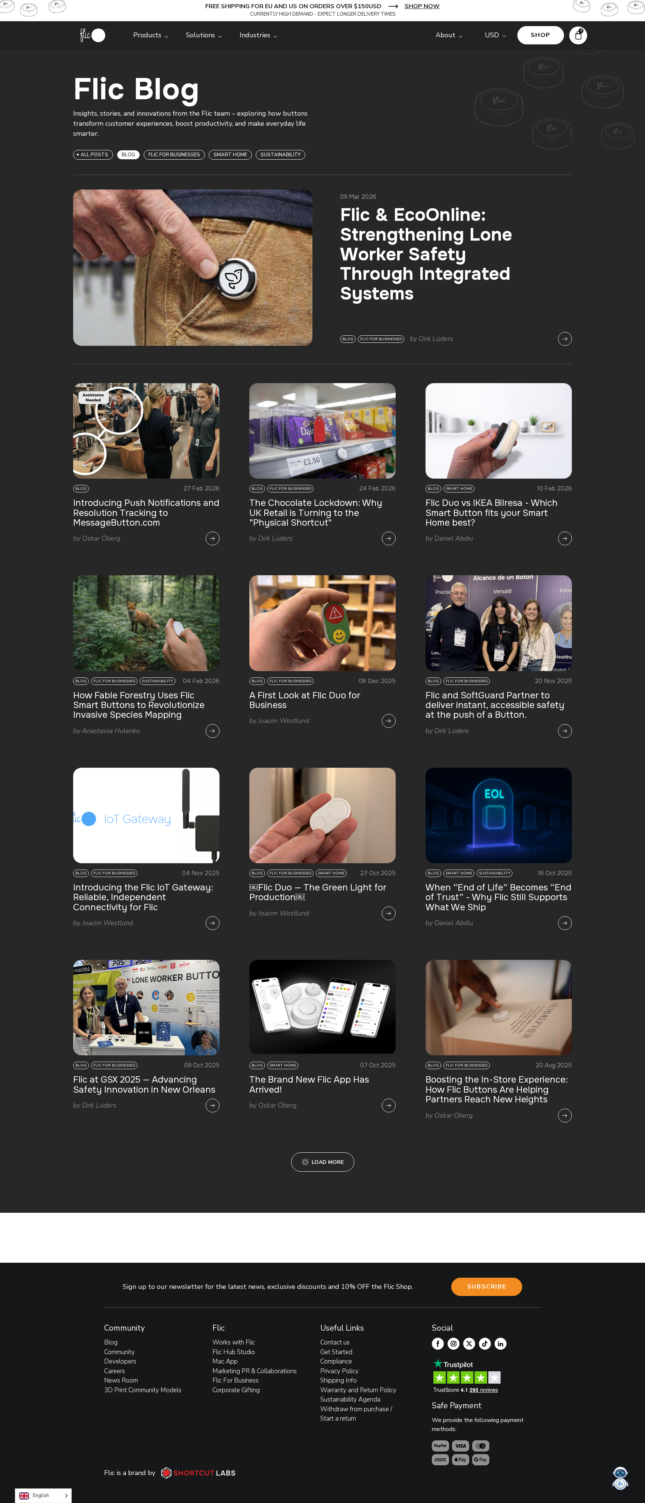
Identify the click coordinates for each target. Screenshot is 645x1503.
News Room (121, 1380)
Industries (255, 35)
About (445, 35)
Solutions (200, 35)
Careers (114, 1371)
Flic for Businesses (174, 154)
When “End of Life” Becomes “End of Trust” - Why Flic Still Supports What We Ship (498, 897)
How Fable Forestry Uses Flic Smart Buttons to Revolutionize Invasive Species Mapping (139, 705)
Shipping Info (338, 1380)
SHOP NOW (422, 6)
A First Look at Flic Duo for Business (304, 700)
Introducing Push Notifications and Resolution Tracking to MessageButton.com (146, 512)
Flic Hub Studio (233, 1352)
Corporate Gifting (236, 1390)
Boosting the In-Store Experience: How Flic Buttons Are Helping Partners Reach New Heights (497, 1089)
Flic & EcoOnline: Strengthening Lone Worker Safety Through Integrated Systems (426, 254)
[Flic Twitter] (469, 1344)
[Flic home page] (92, 35)
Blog (111, 1342)
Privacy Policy (339, 1371)
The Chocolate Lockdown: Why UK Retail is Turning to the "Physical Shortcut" (315, 512)
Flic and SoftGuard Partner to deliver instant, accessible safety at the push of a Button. (495, 705)
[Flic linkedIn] (501, 1344)
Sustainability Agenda (350, 1399)
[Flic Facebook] (438, 1344)
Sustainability (280, 154)
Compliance (336, 1361)
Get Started (336, 1352)
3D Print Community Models (142, 1390)
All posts (94, 154)
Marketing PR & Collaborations (254, 1371)
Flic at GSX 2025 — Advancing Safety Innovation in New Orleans (144, 1084)
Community (119, 1352)
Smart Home (230, 154)
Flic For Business (235, 1380)
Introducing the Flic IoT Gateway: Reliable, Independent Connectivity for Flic (143, 897)
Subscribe (486, 1287)
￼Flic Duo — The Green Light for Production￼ (317, 892)
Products (147, 35)
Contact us (335, 1342)
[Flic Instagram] (453, 1344)
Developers (120, 1361)
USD (492, 35)
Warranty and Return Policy (358, 1390)
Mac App (225, 1361)
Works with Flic (233, 1342)
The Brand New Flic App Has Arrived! (309, 1084)
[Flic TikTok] (485, 1344)
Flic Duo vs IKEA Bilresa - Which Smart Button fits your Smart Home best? (492, 512)
